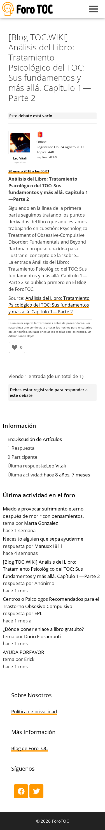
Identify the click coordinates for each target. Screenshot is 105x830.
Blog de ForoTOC (29, 748)
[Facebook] (21, 791)
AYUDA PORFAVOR (23, 652)
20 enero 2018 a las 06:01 (28, 171)
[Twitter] (36, 791)
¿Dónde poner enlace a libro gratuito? (43, 629)
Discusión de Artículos (38, 439)
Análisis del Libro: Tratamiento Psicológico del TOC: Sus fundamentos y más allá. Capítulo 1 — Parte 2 (49, 305)
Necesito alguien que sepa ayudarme (43, 539)
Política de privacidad (34, 711)
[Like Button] (14, 347)
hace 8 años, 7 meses (67, 474)
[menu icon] (93, 9)
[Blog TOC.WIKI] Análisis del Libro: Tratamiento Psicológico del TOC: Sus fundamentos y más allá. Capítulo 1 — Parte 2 (51, 569)
